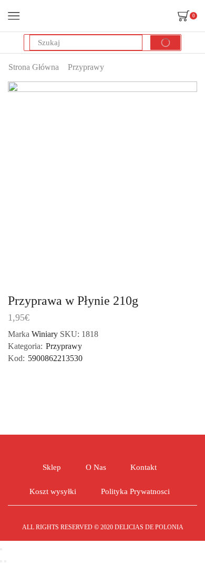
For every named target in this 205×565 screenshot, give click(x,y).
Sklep (52, 467)
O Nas (96, 467)
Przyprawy (86, 67)
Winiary (46, 334)
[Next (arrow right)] (5, 561)
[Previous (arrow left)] (1, 561)
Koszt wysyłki (52, 491)
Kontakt (143, 467)
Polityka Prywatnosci (135, 491)
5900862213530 (55, 358)
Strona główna (33, 67)
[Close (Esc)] (1, 549)
